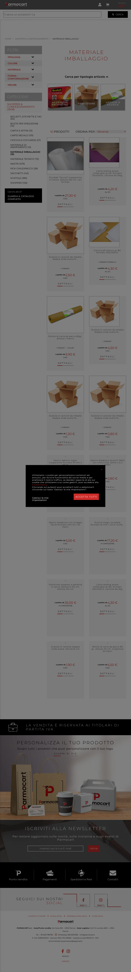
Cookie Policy (39, 485)
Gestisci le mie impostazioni (40, 499)
